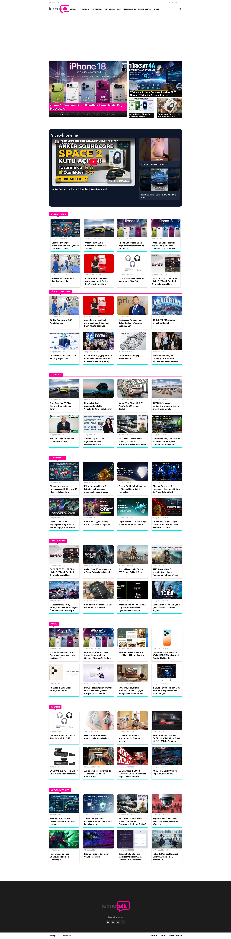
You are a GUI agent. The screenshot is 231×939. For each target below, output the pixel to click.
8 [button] (97, 114)
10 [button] (108, 114)
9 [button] (102, 114)
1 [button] (62, 114)
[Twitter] (113, 922)
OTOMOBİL (97, 9)
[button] (52, 87)
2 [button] (67, 114)
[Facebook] (108, 922)
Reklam (179, 935)
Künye (152, 935)
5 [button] (82, 114)
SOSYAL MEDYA (144, 9)
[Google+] (118, 922)
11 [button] (113, 114)
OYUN (119, 9)
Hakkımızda (161, 935)
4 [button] (77, 114)
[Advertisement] (115, 39)
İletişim (171, 935)
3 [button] (72, 114)
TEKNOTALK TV (129, 9)
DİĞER (156, 9)
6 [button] (87, 114)
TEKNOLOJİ (84, 9)
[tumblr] (123, 922)
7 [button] (92, 114)
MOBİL (73, 9)
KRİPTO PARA (109, 9)
